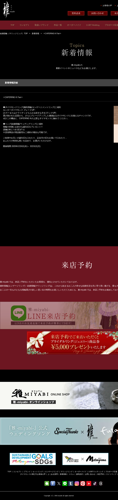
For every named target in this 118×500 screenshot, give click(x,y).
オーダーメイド (74, 25)
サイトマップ (111, 474)
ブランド (27, 471)
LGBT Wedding (93, 25)
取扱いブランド (42, 25)
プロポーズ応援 (111, 471)
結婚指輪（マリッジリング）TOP (14, 33)
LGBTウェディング (96, 471)
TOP (12, 25)
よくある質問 (53, 474)
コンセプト (25, 25)
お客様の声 (107, 5)
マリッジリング (67, 471)
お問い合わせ (90, 474)
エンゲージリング (52, 471)
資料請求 (79, 474)
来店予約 (100, 474)
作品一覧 (58, 25)
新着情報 (35, 33)
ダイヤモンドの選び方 (28, 474)
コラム (71, 474)
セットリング (38, 471)
